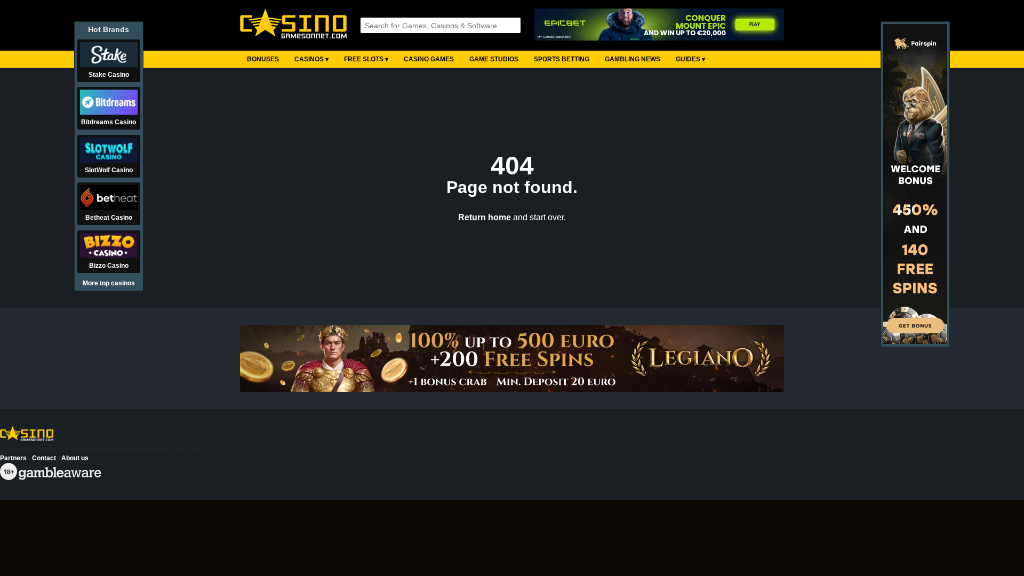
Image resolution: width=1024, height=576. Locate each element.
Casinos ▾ (311, 59)
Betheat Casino (108, 217)
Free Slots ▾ (366, 59)
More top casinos (109, 283)
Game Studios (493, 59)
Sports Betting (561, 59)
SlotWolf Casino (109, 170)
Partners (13, 458)
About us (75, 458)
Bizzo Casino (109, 265)
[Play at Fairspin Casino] (915, 342)
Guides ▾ (690, 59)
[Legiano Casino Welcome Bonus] (512, 358)
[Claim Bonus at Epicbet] (659, 25)
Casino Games (429, 59)
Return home (484, 217)
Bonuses (263, 59)
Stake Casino (109, 74)
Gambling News (632, 59)
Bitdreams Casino (108, 122)
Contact (44, 458)
